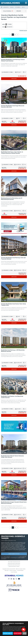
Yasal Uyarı (7, 570)
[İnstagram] (11, 578)
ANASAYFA (5, 7)
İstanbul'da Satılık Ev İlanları (14, 566)
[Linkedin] (13, 578)
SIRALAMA (18, 11)
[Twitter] (16, 578)
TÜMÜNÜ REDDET (18, 633)
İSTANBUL (17, 7)
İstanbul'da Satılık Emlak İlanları (14, 563)
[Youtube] (19, 578)
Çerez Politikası (14, 572)
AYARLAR (25, 633)
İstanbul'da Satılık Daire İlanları (14, 564)
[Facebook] (8, 578)
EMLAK (12, 7)
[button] (25, 48)
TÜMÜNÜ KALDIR (23, 30)
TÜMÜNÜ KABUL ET (8, 633)
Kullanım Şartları (13, 570)
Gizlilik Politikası (20, 570)
